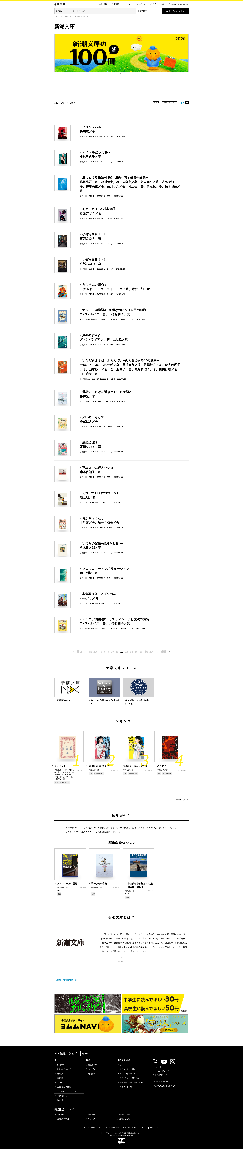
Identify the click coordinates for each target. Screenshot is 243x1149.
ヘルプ (144, 1128)
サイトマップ (154, 1128)
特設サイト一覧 (126, 1087)
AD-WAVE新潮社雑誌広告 (165, 1086)
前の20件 (93, 651)
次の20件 (149, 651)
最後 (163, 651)
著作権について (157, 4)
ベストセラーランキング (129, 1074)
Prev (56, 53)
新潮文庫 (60, 1074)
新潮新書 (60, 1078)
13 (126, 651)
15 (136, 651)
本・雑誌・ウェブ (176, 11)
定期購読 (91, 1074)
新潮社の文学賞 (63, 1119)
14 (131, 651)
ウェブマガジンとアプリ (98, 1069)
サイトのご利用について (92, 1128)
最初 (79, 651)
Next (187, 53)
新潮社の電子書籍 (64, 1087)
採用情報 (115, 4)
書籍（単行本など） (65, 1069)
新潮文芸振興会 (161, 1082)
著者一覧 (60, 1100)
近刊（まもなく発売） (128, 1069)
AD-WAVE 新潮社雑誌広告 (180, 4)
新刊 (121, 1065)
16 (141, 651)
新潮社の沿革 (124, 1114)
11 (117, 651)
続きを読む (121, 961)
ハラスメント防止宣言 (130, 1128)
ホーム (56, 16)
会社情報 (103, 4)
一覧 (87, 1054)
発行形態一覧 (62, 1096)
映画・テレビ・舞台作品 (129, 1078)
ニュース (127, 4)
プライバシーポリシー (111, 1128)
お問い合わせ (141, 4)
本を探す (60, 1065)
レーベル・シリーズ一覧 (72, 16)
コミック (60, 1082)
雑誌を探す (92, 1065)
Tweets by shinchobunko (65, 980)
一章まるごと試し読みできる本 (132, 1082)
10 (112, 651)
